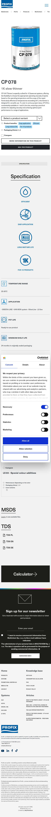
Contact (4, 689)
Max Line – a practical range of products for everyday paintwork (37, 705)
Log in (3, 517)
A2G (2, 700)
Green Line (4, 706)
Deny (25, 457)
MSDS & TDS (4, 685)
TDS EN (9, 541)
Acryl (3, 703)
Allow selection (25, 449)
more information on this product (25, 141)
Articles (29, 675)
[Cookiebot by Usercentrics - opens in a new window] (37, 358)
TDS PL (9, 535)
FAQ (27, 682)
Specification (24, 164)
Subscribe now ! (25, 656)
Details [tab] (26, 365)
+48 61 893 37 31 (5, 743)
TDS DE (9, 547)
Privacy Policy (31, 689)
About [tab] (42, 365)
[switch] (44, 415)
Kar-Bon (4, 710)
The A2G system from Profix (35, 710)
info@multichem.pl (6, 745)
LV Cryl (3, 713)
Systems (3, 679)
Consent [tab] (9, 365)
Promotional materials (9, 682)
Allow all (25, 441)
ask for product (25, 147)
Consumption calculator (34, 679)
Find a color (30, 685)
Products (4, 675)
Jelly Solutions (29, 810)
